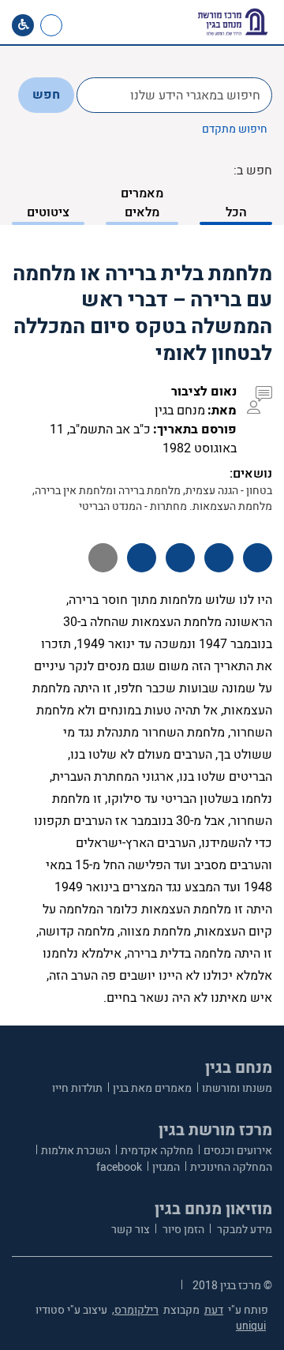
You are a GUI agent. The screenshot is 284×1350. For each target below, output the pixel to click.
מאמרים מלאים (142, 203)
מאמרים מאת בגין (152, 1088)
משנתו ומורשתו (237, 1088)
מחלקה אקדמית (157, 1150)
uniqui (251, 1326)
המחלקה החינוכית (231, 1167)
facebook (119, 1167)
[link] (82, 25)
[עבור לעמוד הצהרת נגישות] (23, 25)
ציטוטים (48, 212)
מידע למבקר (243, 1229)
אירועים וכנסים (238, 1150)
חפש (46, 94)
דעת (213, 1310)
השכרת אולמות (75, 1150)
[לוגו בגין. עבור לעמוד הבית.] (232, 22)
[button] (108, 25)
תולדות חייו (77, 1088)
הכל (236, 212)
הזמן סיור (182, 1229)
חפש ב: (253, 170)
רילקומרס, (135, 1310)
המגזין (166, 1167)
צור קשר (130, 1229)
